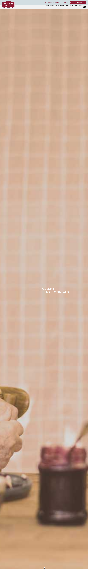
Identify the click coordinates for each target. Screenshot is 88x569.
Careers (75, 5)
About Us (52, 5)
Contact (80, 5)
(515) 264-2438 (66, 2)
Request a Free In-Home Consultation (78, 2)
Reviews (67, 5)
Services (57, 5)
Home (47, 5)
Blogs (71, 5)
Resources (62, 5)
